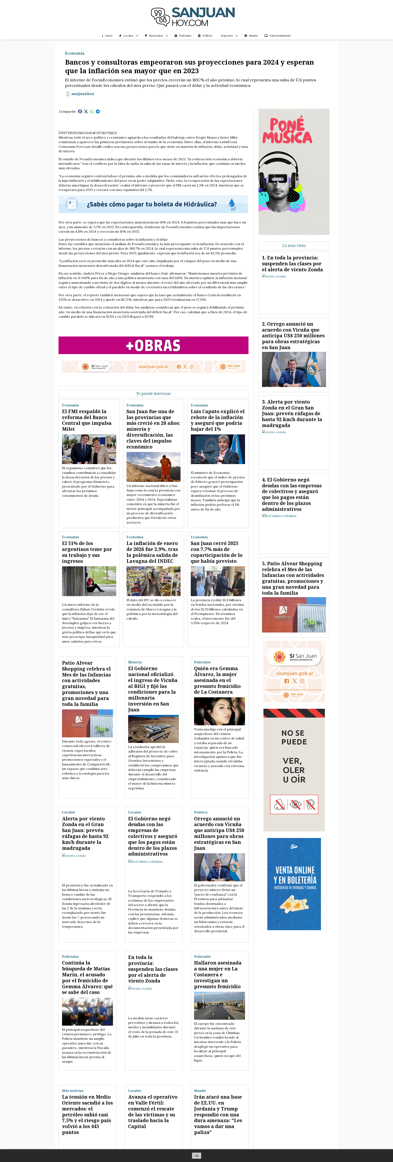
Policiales (185, 35)
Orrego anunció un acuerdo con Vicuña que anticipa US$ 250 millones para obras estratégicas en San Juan (219, 833)
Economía (75, 53)
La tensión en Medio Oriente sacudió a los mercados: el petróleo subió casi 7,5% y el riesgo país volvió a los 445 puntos (87, 1114)
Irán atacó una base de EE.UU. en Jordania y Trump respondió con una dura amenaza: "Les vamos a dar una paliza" (218, 1114)
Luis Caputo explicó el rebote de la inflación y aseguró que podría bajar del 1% (218, 420)
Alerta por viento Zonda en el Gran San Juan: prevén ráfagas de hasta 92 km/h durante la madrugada (85, 833)
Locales (128, 35)
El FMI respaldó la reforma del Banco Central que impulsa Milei (87, 420)
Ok (196, 1156)
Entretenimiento (280, 35)
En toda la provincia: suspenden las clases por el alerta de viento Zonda (153, 969)
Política (207, 35)
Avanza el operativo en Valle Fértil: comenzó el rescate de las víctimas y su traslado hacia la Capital (152, 1111)
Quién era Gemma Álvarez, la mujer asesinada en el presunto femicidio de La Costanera (217, 680)
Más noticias (72, 1090)
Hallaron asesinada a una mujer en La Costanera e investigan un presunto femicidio (218, 974)
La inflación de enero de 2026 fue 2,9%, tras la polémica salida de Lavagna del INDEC (152, 552)
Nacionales (156, 35)
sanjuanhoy (83, 93)
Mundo (253, 35)
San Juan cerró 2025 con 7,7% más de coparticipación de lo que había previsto (217, 552)
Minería (135, 662)
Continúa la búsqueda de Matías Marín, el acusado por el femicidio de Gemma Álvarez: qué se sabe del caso (87, 977)
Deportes (227, 35)
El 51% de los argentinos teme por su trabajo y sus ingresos (87, 552)
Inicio (109, 35)
